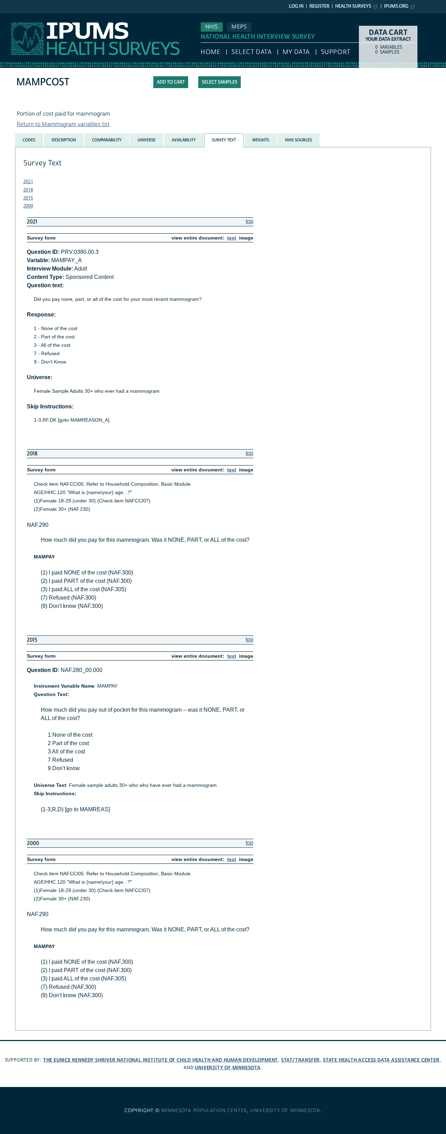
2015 (28, 198)
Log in (296, 6)
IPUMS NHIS (15, 16)
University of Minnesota (227, 1067)
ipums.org (396, 6)
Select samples (219, 82)
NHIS (211, 26)
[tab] (29, 140)
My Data (296, 52)
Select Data (251, 52)
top (249, 221)
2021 (28, 182)
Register (319, 6)
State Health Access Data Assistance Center (381, 1060)
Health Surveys (353, 6)
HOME (210, 52)
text (231, 238)
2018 (28, 190)
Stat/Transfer (300, 1060)
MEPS (239, 26)
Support (336, 52)
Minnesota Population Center (204, 1111)
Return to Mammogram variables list (63, 124)
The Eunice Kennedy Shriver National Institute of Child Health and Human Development (160, 1060)
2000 (28, 206)
